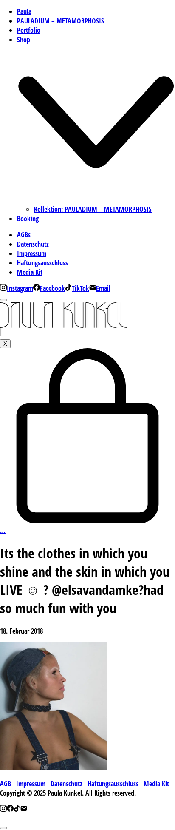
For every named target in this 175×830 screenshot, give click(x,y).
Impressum (30, 783)
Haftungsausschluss (113, 783)
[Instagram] (3, 809)
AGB (5, 783)
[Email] (23, 809)
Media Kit (156, 783)
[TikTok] (17, 809)
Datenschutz (66, 783)
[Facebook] (10, 809)
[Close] (3, 300)
